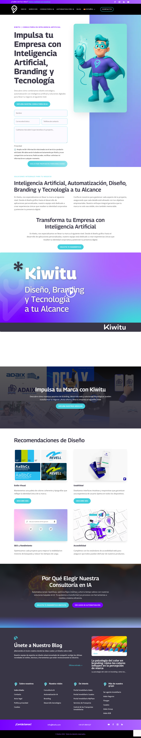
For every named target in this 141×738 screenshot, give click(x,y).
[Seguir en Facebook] (115, 2)
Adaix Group (108, 709)
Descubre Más (23, 501)
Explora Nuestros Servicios (70, 406)
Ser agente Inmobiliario (112, 692)
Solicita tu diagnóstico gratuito (51, 605)
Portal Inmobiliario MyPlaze (84, 698)
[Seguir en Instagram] (119, 2)
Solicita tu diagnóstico (70, 247)
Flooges (106, 700)
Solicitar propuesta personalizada (47, 164)
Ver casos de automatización (87, 605)
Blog (79, 9)
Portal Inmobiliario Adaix (83, 690)
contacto (107, 9)
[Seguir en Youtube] (128, 2)
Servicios (33, 9)
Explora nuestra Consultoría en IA (32, 104)
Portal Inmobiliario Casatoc (84, 694)
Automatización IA (65, 9)
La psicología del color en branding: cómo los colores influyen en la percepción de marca (108, 664)
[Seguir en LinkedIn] (124, 2)
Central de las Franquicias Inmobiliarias (83, 708)
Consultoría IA (47, 9)
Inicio (23, 9)
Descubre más (82, 501)
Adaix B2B (107, 713)
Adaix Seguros (108, 696)
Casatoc (106, 704)
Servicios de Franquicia (82, 703)
